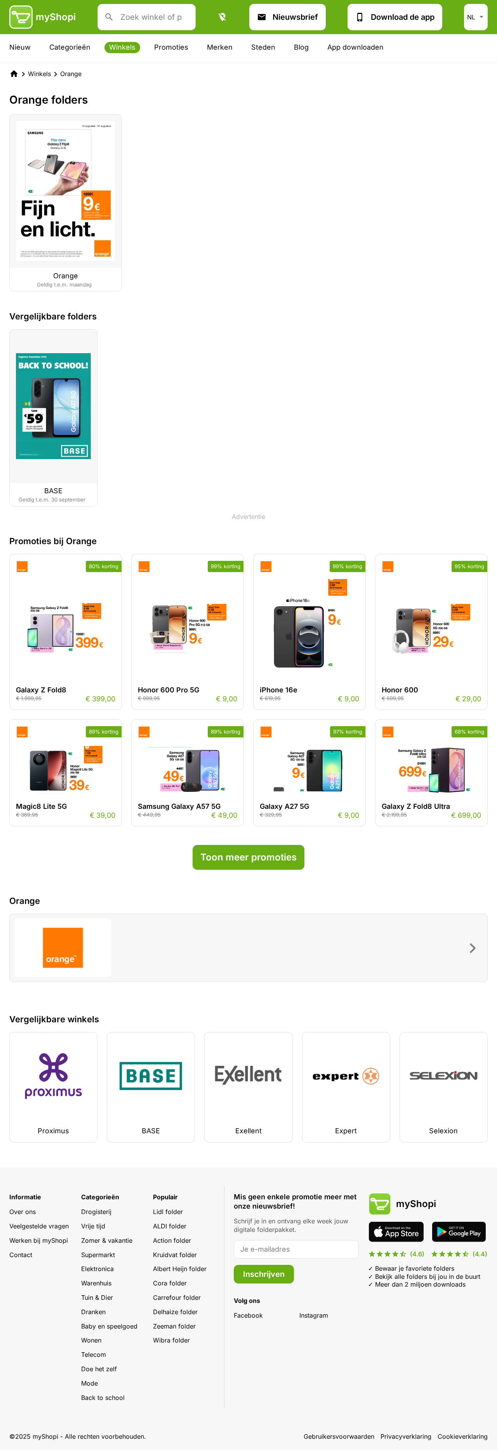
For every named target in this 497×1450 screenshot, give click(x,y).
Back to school (103, 1397)
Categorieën (69, 47)
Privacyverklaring (406, 1436)
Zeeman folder (174, 1326)
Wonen (91, 1340)
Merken (220, 47)
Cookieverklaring (463, 1436)
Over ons (22, 1212)
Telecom (93, 1354)
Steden (263, 47)
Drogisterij (96, 1212)
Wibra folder (171, 1340)
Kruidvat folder (175, 1255)
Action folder (172, 1240)
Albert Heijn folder (180, 1269)
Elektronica (97, 1269)
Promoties (171, 47)
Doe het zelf (99, 1369)
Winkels (122, 47)
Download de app (402, 17)
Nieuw (20, 47)
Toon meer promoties (248, 857)
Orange (71, 74)
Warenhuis (96, 1283)
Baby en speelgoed (109, 1326)
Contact (20, 1255)
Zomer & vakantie (106, 1240)
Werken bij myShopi (38, 1240)
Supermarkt (98, 1255)
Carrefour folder (177, 1297)
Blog (301, 47)
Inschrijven (264, 1274)
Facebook (248, 1315)
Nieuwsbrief (295, 17)
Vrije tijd (93, 1226)
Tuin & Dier (97, 1297)
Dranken (93, 1312)
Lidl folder (168, 1212)
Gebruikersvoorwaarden (339, 1436)
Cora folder (170, 1283)
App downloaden (355, 47)
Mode (89, 1383)
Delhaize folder (175, 1312)
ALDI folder (169, 1226)
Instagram (313, 1315)
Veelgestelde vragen (39, 1226)
